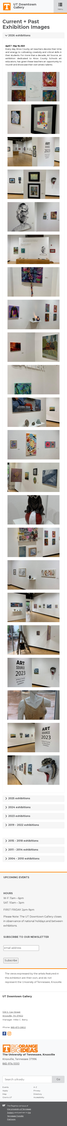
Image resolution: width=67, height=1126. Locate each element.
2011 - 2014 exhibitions (22, 849)
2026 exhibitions (18, 35)
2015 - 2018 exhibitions (22, 840)
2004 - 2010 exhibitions (23, 858)
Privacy (37, 1090)
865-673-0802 (18, 1027)
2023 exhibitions (18, 816)
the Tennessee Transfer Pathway (19, 1115)
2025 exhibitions (18, 798)
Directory (38, 1094)
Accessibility (39, 1097)
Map (4, 1094)
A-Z (35, 1087)
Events (5, 1087)
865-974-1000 (10, 1063)
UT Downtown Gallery (24, 6)
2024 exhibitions (19, 807)
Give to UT (7, 1097)
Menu (62, 6)
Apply (5, 1090)
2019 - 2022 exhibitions (23, 824)
